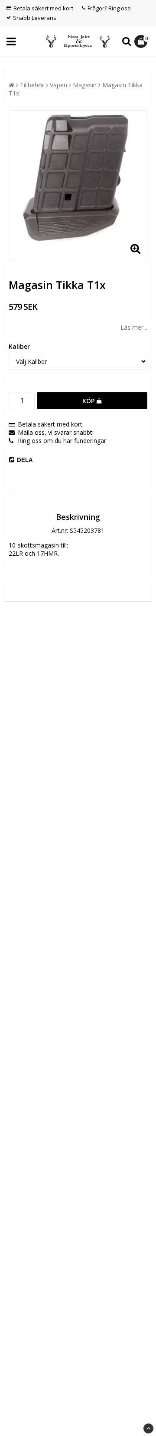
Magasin (85, 85)
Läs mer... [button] (133, 327)
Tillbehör (32, 85)
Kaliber (19, 346)
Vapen (58, 85)
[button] (142, 41)
